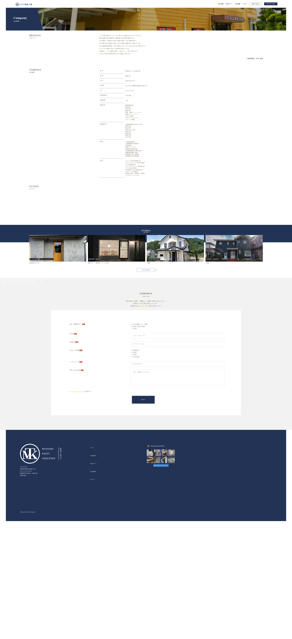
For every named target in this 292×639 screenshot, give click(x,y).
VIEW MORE (146, 270)
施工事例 (221, 3)
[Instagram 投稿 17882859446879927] (157, 453)
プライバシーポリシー (77, 391)
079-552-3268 (271, 3)
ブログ (245, 3)
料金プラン (229, 3)
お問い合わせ (255, 3)
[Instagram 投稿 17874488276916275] (164, 453)
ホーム (93, 447)
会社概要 (237, 3)
